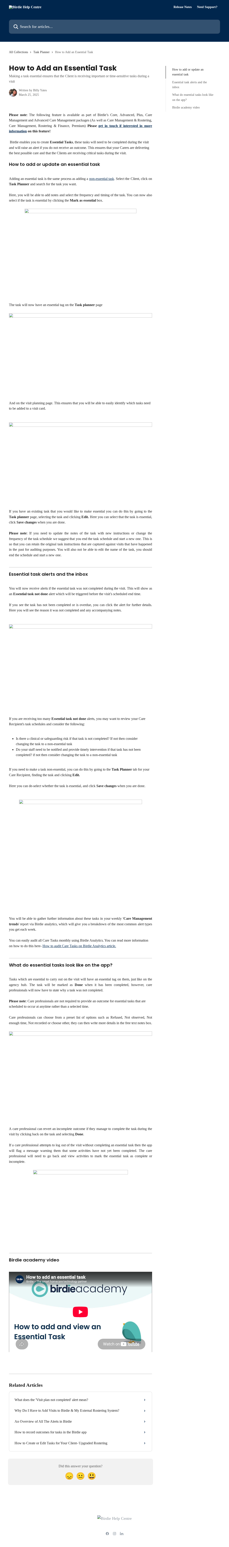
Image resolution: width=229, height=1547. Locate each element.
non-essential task (101, 179)
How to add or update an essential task (188, 72)
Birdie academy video (186, 107)
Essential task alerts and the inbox (189, 85)
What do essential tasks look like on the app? (192, 97)
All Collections (18, 52)
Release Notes (183, 7)
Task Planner (41, 52)
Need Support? (207, 7)
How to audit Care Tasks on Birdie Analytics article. (79, 946)
